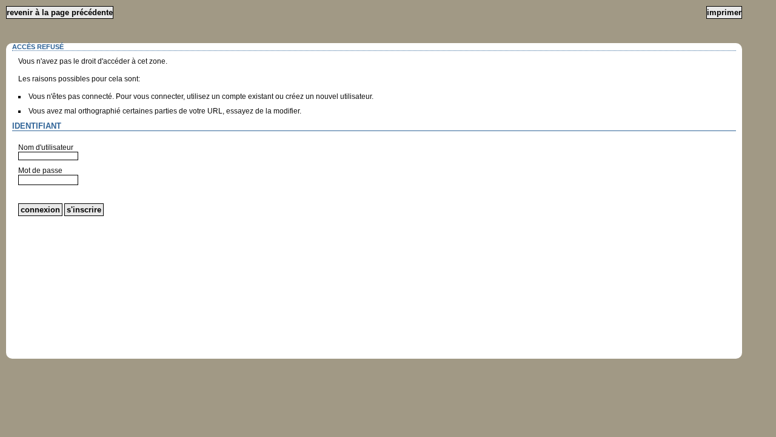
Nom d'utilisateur (45, 147)
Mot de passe (40, 170)
